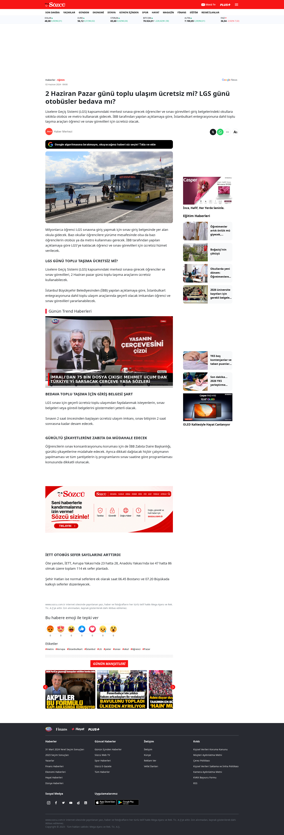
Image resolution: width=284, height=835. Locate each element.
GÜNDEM (84, 12)
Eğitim (61, 79)
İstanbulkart (76, 649)
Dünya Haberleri (54, 783)
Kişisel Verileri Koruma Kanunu (210, 749)
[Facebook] (56, 803)
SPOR (145, 12)
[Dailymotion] (78, 803)
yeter (108, 649)
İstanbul (90, 649)
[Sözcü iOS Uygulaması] (105, 802)
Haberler (51, 741)
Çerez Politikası (201, 760)
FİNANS (182, 12)
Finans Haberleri (54, 766)
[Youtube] (71, 803)
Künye (147, 755)
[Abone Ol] (230, 80)
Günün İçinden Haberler (108, 749)
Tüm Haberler (102, 771)
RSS (195, 783)
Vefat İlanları (151, 766)
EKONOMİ (98, 12)
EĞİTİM (194, 12)
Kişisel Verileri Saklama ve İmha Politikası (216, 766)
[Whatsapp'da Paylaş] (220, 132)
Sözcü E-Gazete (103, 766)
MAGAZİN (168, 12)
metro (50, 649)
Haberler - (51, 79)
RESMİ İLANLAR (210, 12)
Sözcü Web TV (102, 755)
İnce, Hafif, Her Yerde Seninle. (203, 208)
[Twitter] (63, 803)
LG (100, 649)
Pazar (147, 649)
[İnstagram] (48, 803)
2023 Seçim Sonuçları (57, 755)
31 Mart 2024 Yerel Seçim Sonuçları (64, 749)
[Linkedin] (85, 803)
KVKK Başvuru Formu (204, 777)
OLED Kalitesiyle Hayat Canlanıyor (206, 424)
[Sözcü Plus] (93, 729)
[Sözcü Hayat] (77, 729)
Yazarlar (49, 760)
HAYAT (155, 12)
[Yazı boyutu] (235, 132)
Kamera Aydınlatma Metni (207, 771)
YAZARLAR (69, 12)
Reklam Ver (150, 760)
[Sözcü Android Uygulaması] (128, 802)
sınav (117, 649)
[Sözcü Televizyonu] (48, 729)
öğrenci (136, 649)
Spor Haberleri (103, 760)
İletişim (148, 749)
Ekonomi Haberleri (55, 771)
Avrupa (61, 649)
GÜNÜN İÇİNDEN (129, 12)
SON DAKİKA (52, 12)
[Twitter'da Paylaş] (213, 132)
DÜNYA (111, 12)
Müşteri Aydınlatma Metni (207, 755)
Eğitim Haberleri (196, 216)
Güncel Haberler (105, 741)
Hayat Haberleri (54, 777)
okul (126, 649)
